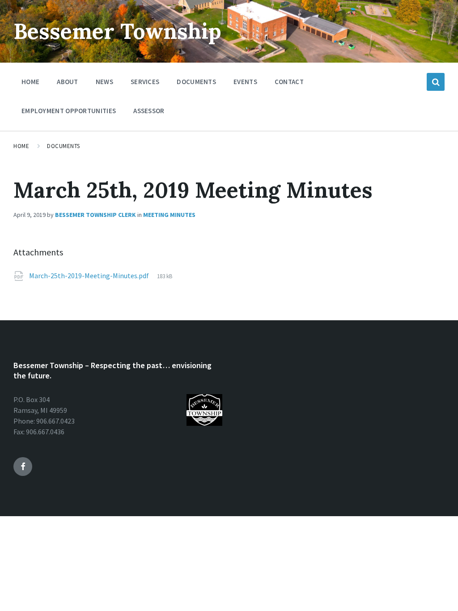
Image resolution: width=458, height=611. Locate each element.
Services (145, 81)
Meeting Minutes (169, 215)
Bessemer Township (117, 31)
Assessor (148, 110)
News (104, 81)
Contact (289, 81)
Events (245, 81)
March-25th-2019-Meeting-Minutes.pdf (89, 275)
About (67, 81)
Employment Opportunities (68, 110)
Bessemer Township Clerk (95, 215)
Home (30, 81)
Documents (196, 81)
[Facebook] (22, 466)
